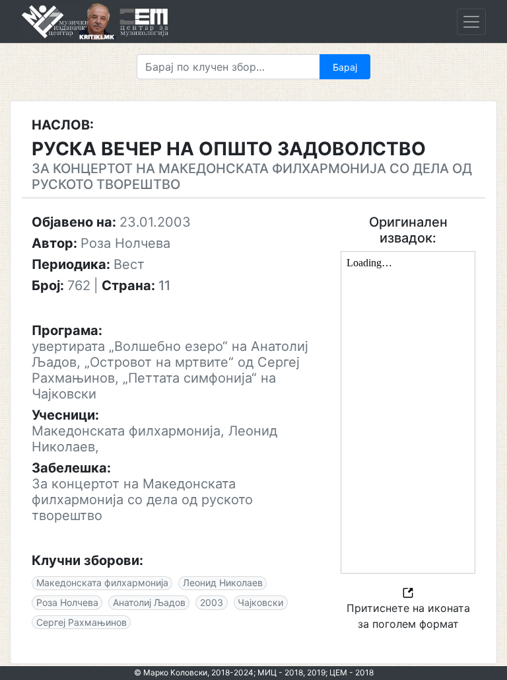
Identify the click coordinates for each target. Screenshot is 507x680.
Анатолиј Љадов (149, 602)
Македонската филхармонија (102, 582)
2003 (211, 602)
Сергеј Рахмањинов (81, 622)
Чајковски (260, 602)
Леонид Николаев (223, 582)
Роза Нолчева (67, 602)
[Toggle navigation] (471, 22)
